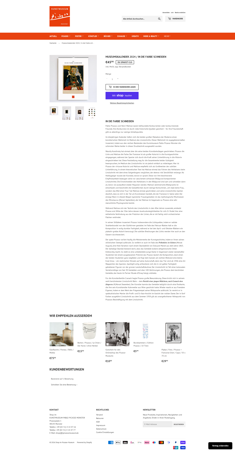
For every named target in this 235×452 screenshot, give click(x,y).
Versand (99, 414)
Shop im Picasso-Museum (64, 442)
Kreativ (135, 36)
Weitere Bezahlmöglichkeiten (122, 103)
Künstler (93, 36)
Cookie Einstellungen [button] (105, 432)
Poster (78, 36)
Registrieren (179, 424)
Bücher (107, 36)
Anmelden (166, 12)
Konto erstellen (180, 12)
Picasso (65, 36)
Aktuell (53, 36)
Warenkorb (177, 18)
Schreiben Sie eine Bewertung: (63, 384)
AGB (98, 422)
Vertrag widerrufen (220, 445)
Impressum (100, 425)
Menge (108, 74)
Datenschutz (101, 429)
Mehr (166, 36)
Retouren (100, 418)
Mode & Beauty (150, 36)
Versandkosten (125, 66)
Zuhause (121, 36)
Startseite (53, 43)
